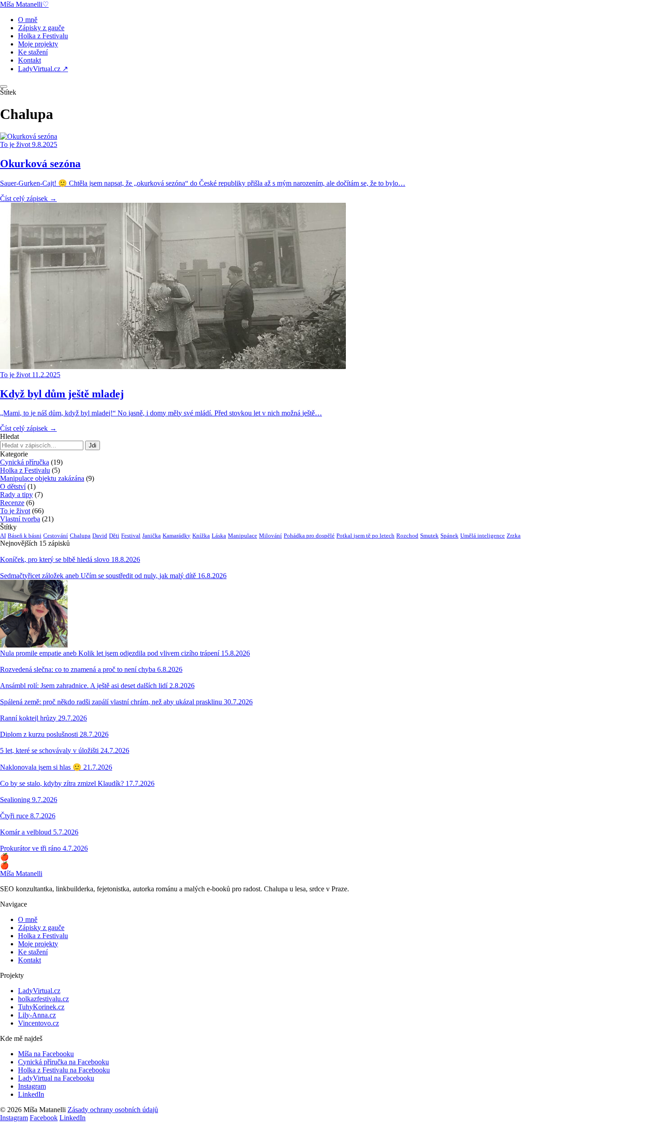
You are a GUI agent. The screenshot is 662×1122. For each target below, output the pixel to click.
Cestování (55, 535)
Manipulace (242, 535)
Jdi (92, 445)
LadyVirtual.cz (39, 990)
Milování (270, 535)
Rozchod (407, 535)
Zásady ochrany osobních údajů (113, 1109)
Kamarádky (176, 535)
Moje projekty (38, 44)
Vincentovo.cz (38, 1023)
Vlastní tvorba (20, 519)
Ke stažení (33, 52)
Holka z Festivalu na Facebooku (64, 1070)
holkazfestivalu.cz (43, 999)
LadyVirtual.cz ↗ (43, 69)
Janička (151, 535)
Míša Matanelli (21, 873)
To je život (15, 511)
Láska (219, 535)
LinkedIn (31, 1094)
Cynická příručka (24, 462)
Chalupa (80, 535)
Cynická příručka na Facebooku (63, 1062)
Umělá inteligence (482, 535)
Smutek (429, 535)
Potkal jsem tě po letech (365, 535)
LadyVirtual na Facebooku (56, 1078)
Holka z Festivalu (43, 36)
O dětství (13, 486)
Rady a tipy (16, 494)
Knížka (201, 535)
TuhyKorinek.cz (41, 1007)
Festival (131, 535)
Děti (114, 535)
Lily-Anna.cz (37, 1015)
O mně (27, 19)
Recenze (12, 502)
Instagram (32, 1086)
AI (3, 535)
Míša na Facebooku (46, 1054)
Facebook (44, 1118)
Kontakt (29, 60)
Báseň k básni (24, 535)
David (99, 535)
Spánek (449, 535)
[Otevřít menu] (3, 86)
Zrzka (514, 535)
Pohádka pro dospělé (309, 535)
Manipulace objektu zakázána (42, 478)
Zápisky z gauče (41, 28)
